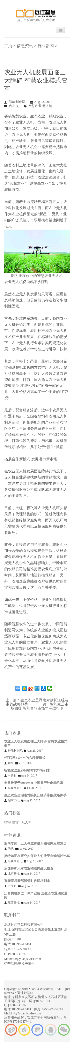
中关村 (12, 775)
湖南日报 (13, 800)
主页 (8, 46)
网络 (11, 763)
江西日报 (13, 902)
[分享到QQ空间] (24, 688)
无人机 (26, 822)
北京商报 (13, 873)
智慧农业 (11, 822)
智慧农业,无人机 (40, 106)
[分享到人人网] (43, 688)
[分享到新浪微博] (30, 688)
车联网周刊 (15, 788)
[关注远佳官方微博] (11, 1029)
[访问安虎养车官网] (37, 1029)
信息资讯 (25, 46)
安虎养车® (26, 963)
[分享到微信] (49, 688)
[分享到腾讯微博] (37, 688)
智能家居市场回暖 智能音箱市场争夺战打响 (39, 706)
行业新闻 (45, 46)
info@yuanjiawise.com (26, 959)
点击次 (14, 106)
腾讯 (11, 848)
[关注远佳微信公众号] (64, 1029)
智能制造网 (17, 102)
